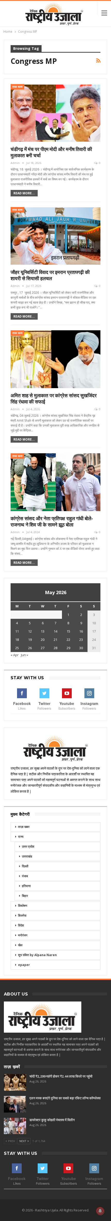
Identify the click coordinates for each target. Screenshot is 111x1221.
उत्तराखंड (27, 856)
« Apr (15, 655)
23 (81, 639)
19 (30, 639)
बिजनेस (22, 915)
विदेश (21, 925)
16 (81, 631)
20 (42, 639)
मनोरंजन (22, 935)
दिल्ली (25, 866)
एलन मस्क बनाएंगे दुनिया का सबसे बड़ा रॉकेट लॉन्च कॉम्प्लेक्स (65, 1098)
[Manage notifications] (100, 1211)
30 (81, 648)
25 (17, 648)
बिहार (25, 896)
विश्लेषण (22, 905)
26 (30, 648)
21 (55, 639)
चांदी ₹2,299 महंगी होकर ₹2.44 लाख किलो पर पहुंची (60, 1076)
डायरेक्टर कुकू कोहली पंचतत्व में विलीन (52, 1119)
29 (68, 648)
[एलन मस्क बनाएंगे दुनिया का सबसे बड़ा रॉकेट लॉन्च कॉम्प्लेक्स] (15, 1104)
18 (17, 639)
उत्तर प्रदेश (28, 846)
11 (17, 631)
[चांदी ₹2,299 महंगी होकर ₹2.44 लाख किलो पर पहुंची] (15, 1082)
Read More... (24, 193)
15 (68, 631)
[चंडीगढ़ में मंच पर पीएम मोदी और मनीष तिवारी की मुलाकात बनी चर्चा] (55, 113)
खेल (20, 945)
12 (30, 631)
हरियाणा (26, 886)
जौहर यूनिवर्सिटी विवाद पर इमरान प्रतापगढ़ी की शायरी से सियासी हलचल (50, 275)
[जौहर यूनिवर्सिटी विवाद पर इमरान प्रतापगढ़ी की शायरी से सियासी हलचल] (55, 236)
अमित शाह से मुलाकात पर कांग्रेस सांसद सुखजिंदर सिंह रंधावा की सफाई (54, 398)
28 (55, 648)
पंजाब (25, 876)
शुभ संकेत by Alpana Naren (37, 955)
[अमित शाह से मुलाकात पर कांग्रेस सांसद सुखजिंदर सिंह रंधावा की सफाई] (55, 359)
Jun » (24, 655)
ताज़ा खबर (17, 86)
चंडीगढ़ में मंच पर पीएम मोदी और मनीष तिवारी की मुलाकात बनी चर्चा (51, 152)
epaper (24, 965)
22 (68, 639)
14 (55, 631)
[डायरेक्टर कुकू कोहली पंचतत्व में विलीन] (15, 1126)
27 (42, 648)
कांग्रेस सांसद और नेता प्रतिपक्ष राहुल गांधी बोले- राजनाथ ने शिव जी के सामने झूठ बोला (52, 521)
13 (42, 631)
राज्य (20, 836)
